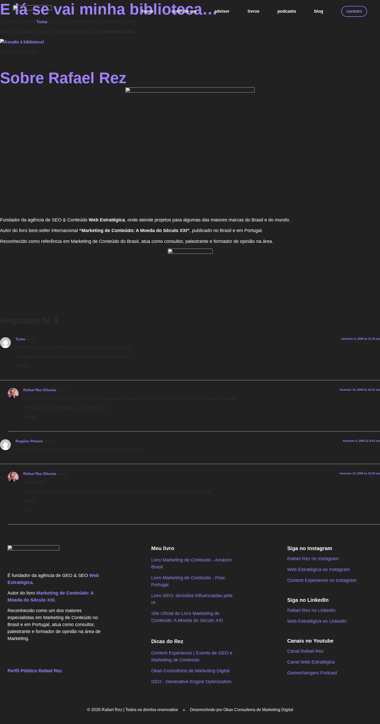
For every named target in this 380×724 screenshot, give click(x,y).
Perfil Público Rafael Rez (34, 670)
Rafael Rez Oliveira (39, 390)
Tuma (20, 339)
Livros (253, 11)
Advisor (222, 11)
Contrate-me (183, 11)
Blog (318, 11)
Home (147, 11)
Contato (354, 11)
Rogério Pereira (29, 441)
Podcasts (286, 11)
